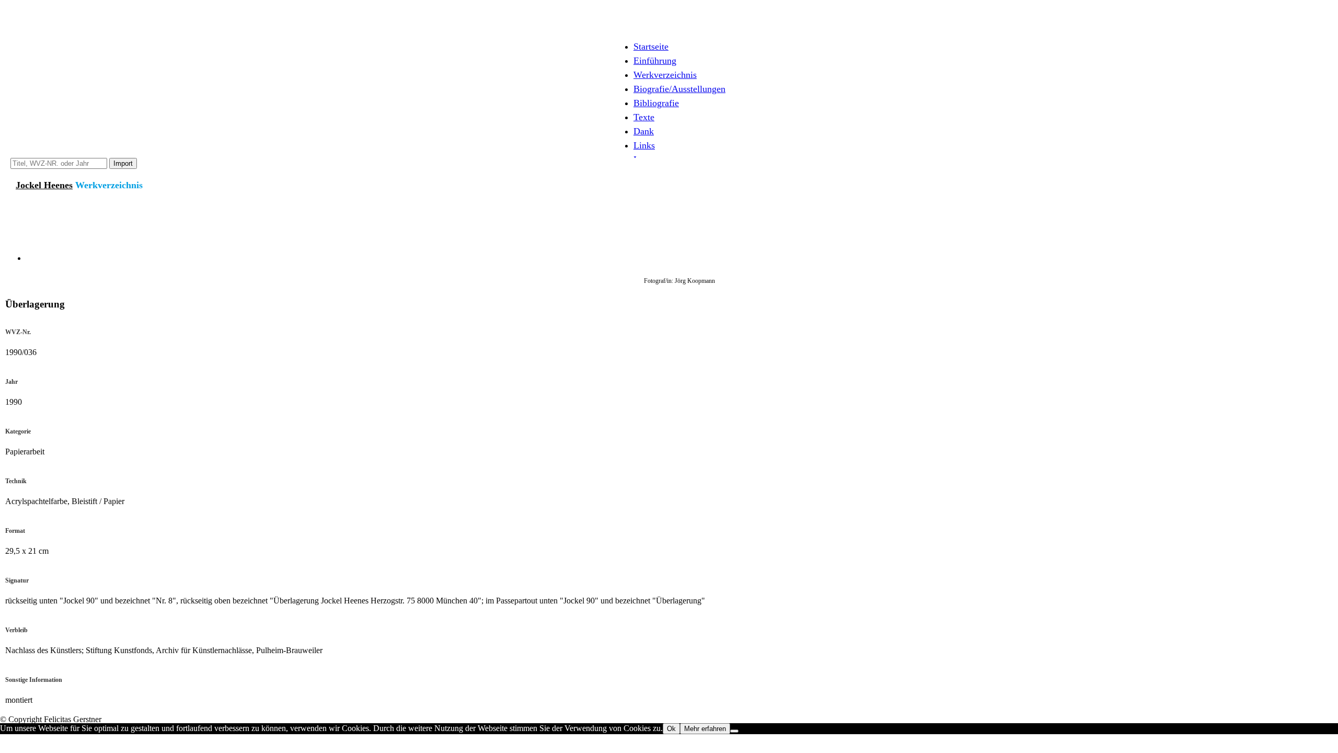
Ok (671, 729)
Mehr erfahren (705, 729)
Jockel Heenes (44, 185)
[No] (734, 731)
